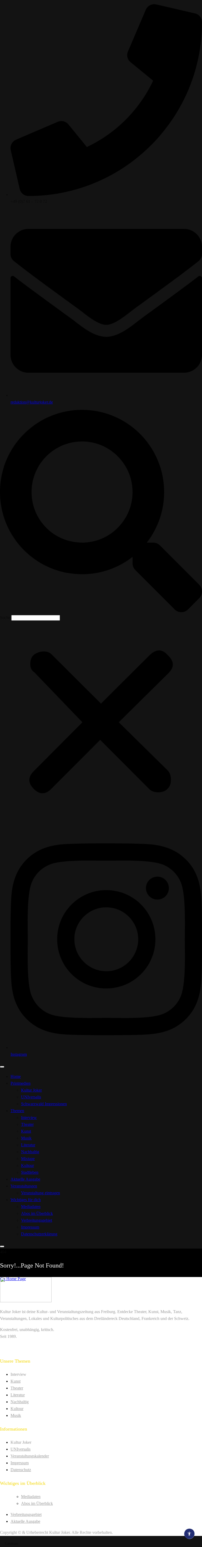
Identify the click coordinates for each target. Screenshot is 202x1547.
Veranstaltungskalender (30, 1456)
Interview (29, 1117)
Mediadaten (31, 1206)
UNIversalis (31, 1097)
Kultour (27, 1165)
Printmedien (21, 1083)
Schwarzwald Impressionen (44, 1104)
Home (16, 1076)
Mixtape (28, 1158)
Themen (17, 1110)
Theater (27, 1124)
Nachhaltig (30, 1152)
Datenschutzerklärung (39, 1234)
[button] (101, 512)
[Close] (2, 1246)
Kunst (26, 1131)
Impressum (30, 1227)
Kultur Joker (31, 1090)
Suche (5, 617)
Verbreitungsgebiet (36, 1220)
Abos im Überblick (37, 1213)
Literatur (28, 1145)
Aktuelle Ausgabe (25, 1179)
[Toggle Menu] (2, 1067)
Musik (26, 1138)
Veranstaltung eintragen (40, 1193)
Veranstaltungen (24, 1186)
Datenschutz (21, 1469)
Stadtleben (29, 1172)
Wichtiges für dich (26, 1199)
